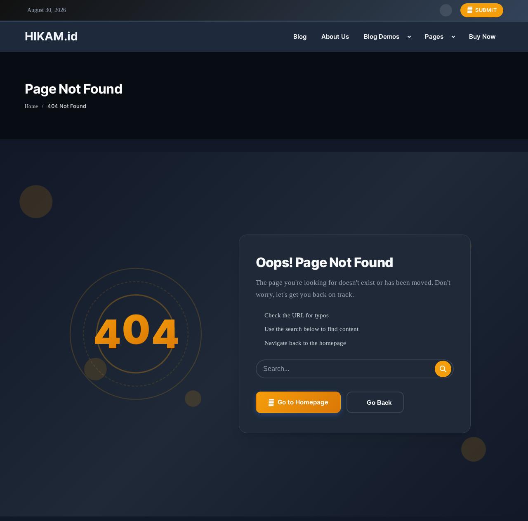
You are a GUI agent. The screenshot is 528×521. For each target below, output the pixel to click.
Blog (299, 36)
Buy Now (482, 36)
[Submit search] (443, 369)
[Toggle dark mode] (446, 10)
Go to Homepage (303, 402)
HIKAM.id (51, 36)
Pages (434, 36)
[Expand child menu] (409, 37)
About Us (335, 36)
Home (31, 106)
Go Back (379, 402)
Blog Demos (381, 36)
